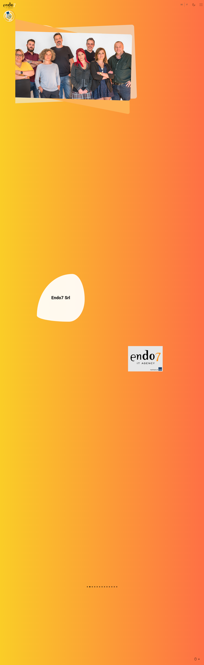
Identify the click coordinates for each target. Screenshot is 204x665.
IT (187, 5)
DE (182, 5)
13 (116, 586)
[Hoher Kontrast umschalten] (194, 4)
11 (111, 586)
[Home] (8, 5)
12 (114, 586)
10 (109, 586)
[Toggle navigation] (201, 5)
